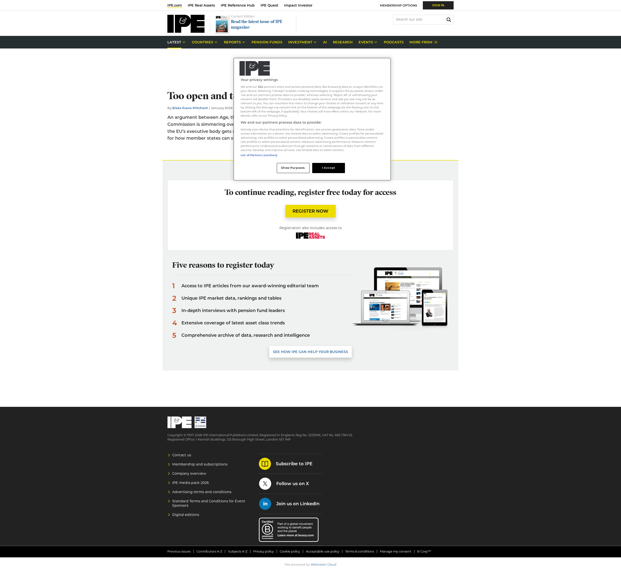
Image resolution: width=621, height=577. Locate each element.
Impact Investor (298, 5)
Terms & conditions (359, 551)
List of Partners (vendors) (259, 155)
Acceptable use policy (322, 551)
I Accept (328, 167)
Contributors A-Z (209, 551)
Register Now (310, 211)
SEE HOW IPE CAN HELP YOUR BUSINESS (310, 352)
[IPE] (185, 31)
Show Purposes (293, 167)
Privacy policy (263, 551)
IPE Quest (269, 5)
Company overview (189, 473)
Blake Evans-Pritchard (190, 108)
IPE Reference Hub (238, 5)
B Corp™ (424, 551)
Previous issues (179, 551)
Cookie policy (290, 551)
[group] (422, 42)
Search (448, 19)
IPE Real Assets (201, 5)
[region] (312, 119)
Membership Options (398, 5)
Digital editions (185, 515)
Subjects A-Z (237, 551)
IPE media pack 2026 (190, 483)
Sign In (438, 5)
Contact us (181, 455)
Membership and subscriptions (200, 464)
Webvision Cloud (323, 564)
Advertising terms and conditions (201, 492)
